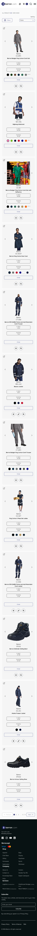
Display (20, 855)
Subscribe (18, 909)
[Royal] (22, 141)
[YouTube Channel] (10, 838)
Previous (8, 814)
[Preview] (21, 86)
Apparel (5, 852)
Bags (19, 852)
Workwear (21, 864)
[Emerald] (22, 75)
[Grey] (26, 75)
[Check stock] (16, 86)
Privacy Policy (24, 914)
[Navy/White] (24, 535)
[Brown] (15, 75)
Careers (20, 870)
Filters (9, 20)
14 (25, 814)
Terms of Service (16, 924)
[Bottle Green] (11, 75)
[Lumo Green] (12, 141)
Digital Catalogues (23, 875)
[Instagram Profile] (6, 838)
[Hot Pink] (8, 141)
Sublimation (6, 864)
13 (22, 814)
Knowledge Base (7, 875)
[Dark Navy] (19, 75)
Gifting (4, 858)
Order (18, 80)
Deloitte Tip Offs (23, 873)
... (20, 814)
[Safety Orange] (26, 141)
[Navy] (15, 141)
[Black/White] (13, 535)
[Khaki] (22, 207)
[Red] (19, 141)
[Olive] (24, 469)
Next (29, 814)
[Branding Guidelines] (18, 414)
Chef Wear (6, 855)
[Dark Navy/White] (17, 535)
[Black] (8, 75)
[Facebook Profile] (2, 838)
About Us (5, 870)
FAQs (4, 878)
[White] (24, 272)
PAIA (25, 924)
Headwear (21, 858)
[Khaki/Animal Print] (20, 535)
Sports (20, 861)
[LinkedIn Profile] (14, 838)
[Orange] (26, 207)
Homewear (6, 861)
